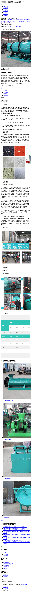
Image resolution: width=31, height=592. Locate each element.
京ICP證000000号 (25, 584)
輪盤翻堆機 (6, 562)
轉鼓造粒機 (7, 22)
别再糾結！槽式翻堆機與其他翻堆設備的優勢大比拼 (16, 530)
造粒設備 (18, 26)
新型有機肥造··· (11, 19)
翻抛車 (5, 568)
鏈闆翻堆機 (6, 565)
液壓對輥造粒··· (20, 19)
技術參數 (5, 92)
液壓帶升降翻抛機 (8, 564)
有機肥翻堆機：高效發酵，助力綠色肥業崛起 (15, 527)
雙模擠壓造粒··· (13, 21)
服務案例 (5, 14)
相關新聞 (5, 95)
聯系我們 (5, 15)
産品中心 (5, 12)
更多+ (2, 520)
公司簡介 (5, 8)
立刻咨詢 (5, 588)
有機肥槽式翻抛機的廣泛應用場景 (12, 540)
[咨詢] (2, 546)
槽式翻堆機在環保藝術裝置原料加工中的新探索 (15, 528)
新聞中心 (5, 9)
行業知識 (5, 11)
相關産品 (5, 93)
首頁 (7, 26)
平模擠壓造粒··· (21, 21)
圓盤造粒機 (6, 21)
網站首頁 (5, 6)
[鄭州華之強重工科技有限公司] (1, 4)
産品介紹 (5, 90)
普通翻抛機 (6, 567)
